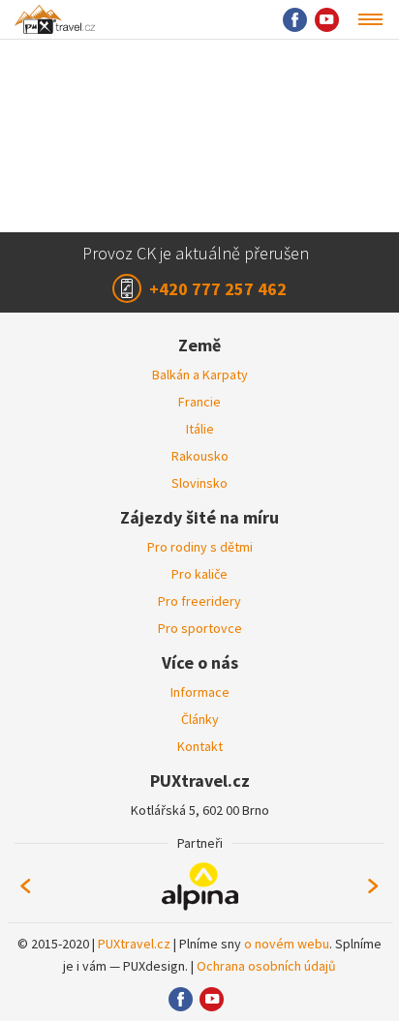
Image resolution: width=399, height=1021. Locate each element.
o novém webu (286, 943)
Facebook (295, 20)
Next (373, 886)
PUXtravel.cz (134, 943)
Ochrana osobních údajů (266, 966)
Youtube (327, 20)
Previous (26, 886)
